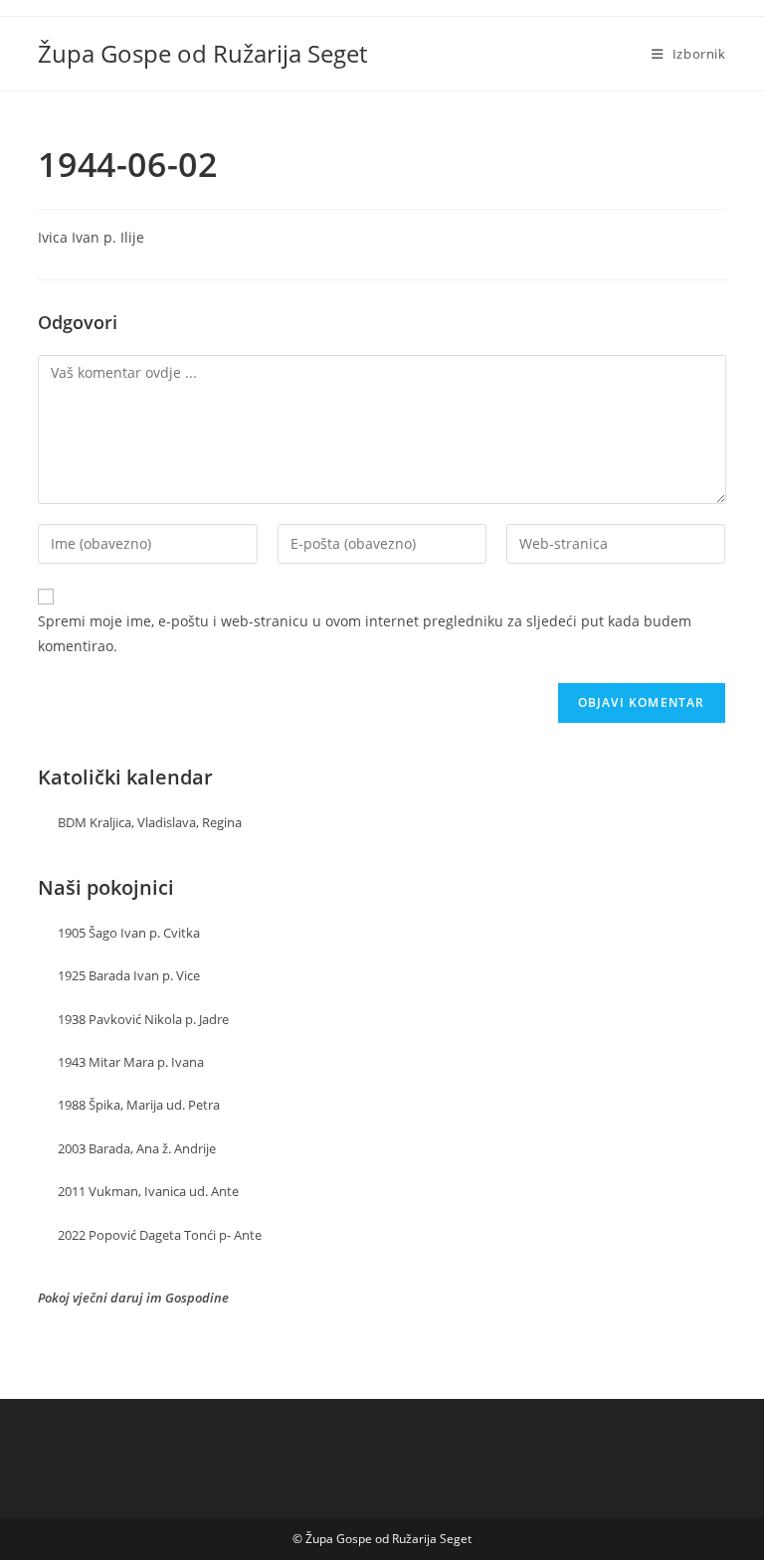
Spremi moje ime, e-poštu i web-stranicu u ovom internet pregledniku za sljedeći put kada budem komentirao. (364, 633)
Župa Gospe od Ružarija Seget (202, 53)
